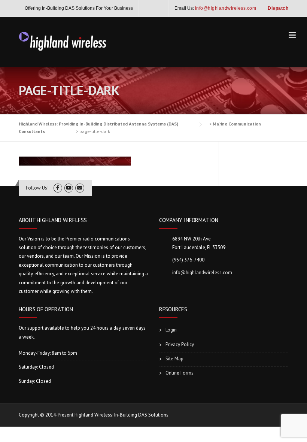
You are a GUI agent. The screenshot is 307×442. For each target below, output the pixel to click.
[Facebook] (58, 188)
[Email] (79, 188)
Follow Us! (37, 188)
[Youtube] (68, 188)
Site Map (174, 358)
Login (171, 330)
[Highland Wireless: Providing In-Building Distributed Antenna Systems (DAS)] (63, 40)
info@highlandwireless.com (202, 272)
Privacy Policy (179, 344)
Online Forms (179, 373)
